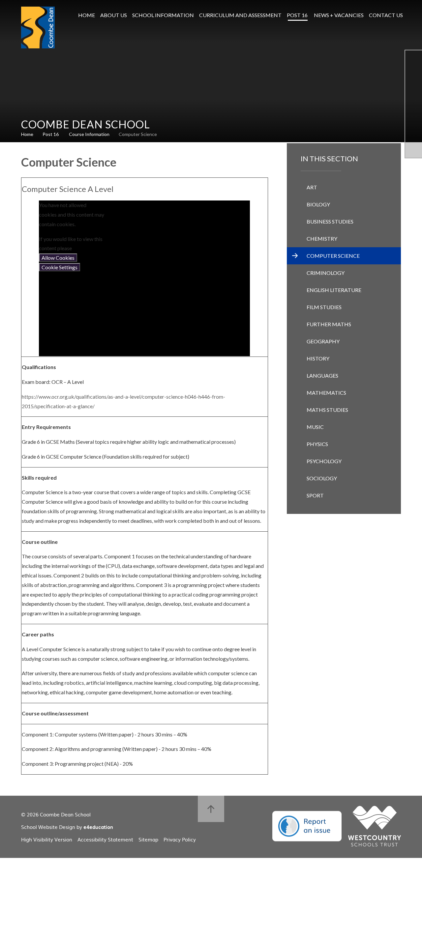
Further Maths (329, 324)
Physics (317, 444)
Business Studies (330, 221)
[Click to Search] (415, 15)
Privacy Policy (180, 839)
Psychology (324, 461)
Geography (323, 341)
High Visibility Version (46, 839)
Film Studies (324, 307)
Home (27, 134)
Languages (322, 375)
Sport (315, 495)
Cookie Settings (59, 267)
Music (315, 427)
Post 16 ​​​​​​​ (51, 134)
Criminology (326, 273)
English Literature (334, 290)
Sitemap (148, 839)
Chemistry (322, 238)
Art (312, 187)
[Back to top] (211, 809)
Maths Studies (327, 410)
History (318, 358)
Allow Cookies (58, 257)
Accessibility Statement (105, 839)
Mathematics (326, 392)
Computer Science (138, 134)
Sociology (322, 478)
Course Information (89, 134)
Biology (318, 204)
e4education (98, 827)
